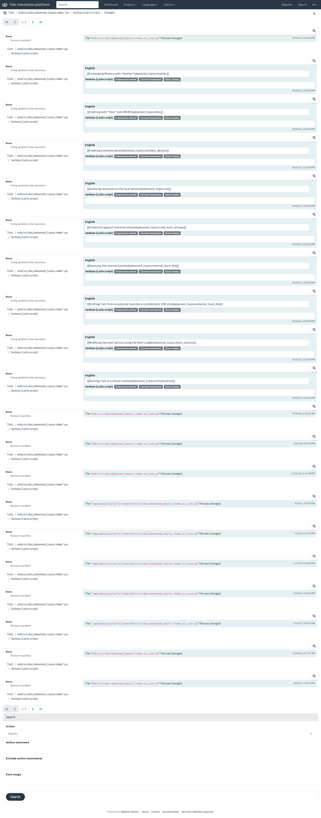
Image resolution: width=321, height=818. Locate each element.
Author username (17, 742)
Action (10, 726)
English (90, 68)
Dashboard (111, 5)
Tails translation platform (29, 4)
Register (287, 5)
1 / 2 (23, 22)
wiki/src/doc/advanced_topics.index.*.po (43, 13)
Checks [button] (168, 5)
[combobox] (77, 4)
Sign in (302, 5)
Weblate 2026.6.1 (130, 812)
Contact (155, 812)
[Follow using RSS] (314, 13)
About (145, 812)
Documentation (171, 812)
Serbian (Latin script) (86, 13)
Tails (11, 13)
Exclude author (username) (24, 758)
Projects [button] (129, 5)
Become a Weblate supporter (198, 812)
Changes (109, 13)
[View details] (314, 31)
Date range (13, 774)
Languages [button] (149, 5)
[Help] (314, 4)
